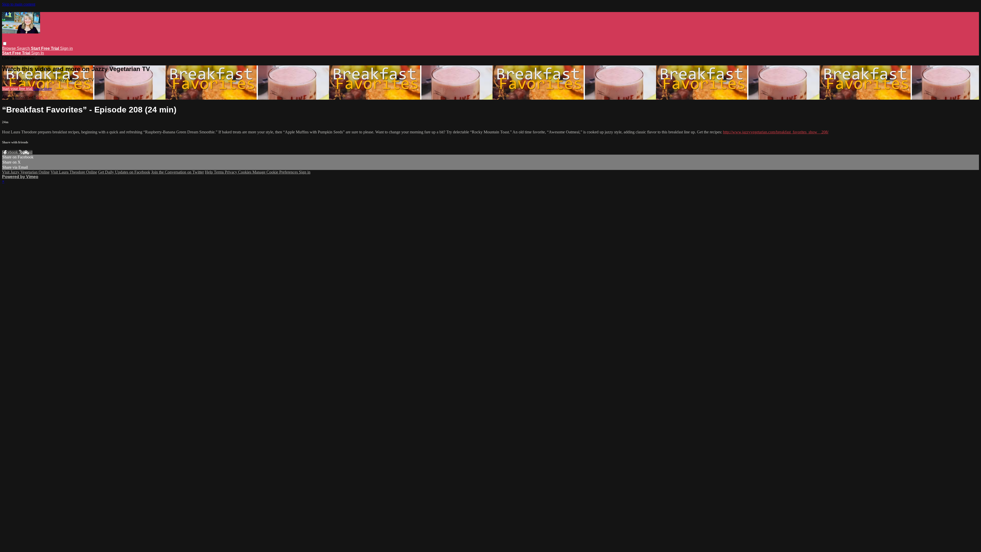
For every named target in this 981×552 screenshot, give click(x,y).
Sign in (66, 48)
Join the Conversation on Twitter (177, 172)
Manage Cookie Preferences (275, 172)
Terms (219, 172)
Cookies (245, 172)
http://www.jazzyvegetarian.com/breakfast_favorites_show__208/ (775, 132)
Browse (9, 48)
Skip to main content (18, 4)
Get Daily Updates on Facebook (124, 172)
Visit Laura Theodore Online (74, 172)
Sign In (37, 53)
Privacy (231, 172)
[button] (4, 43)
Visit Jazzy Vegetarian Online (26, 172)
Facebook (10, 152)
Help (209, 172)
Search (24, 48)
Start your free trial (17, 88)
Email (27, 152)
